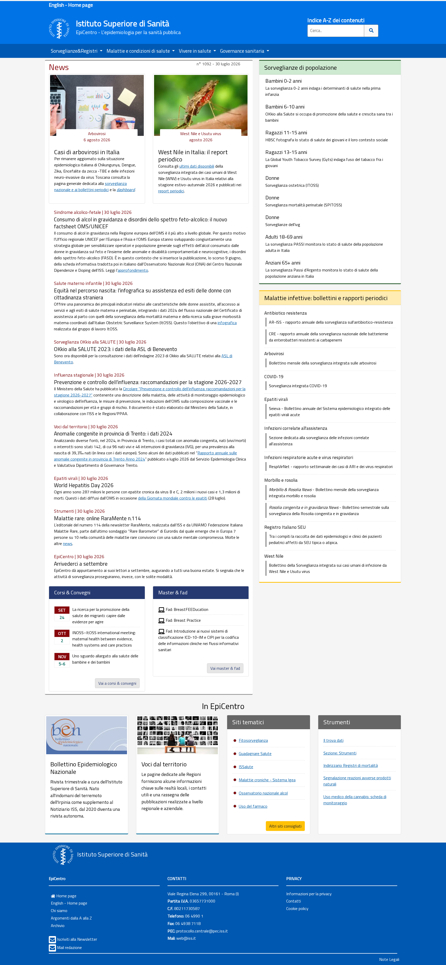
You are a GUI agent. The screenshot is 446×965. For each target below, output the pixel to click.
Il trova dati (333, 740)
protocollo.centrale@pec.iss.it (202, 931)
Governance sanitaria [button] (242, 51)
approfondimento (133, 270)
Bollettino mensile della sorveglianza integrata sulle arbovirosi (322, 363)
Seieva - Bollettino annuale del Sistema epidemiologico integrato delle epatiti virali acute (329, 411)
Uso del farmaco (253, 806)
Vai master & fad (225, 668)
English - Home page (71, 5)
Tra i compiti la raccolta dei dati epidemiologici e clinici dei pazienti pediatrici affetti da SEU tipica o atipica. (325, 539)
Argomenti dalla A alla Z (71, 918)
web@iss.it (186, 938)
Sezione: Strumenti (339, 753)
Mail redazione (69, 947)
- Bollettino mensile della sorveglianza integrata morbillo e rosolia (324, 492)
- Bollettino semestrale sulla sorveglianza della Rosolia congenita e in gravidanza (329, 510)
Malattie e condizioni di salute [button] (139, 51)
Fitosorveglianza (253, 740)
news (67, 543)
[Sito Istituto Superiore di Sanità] (63, 855)
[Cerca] (371, 31)
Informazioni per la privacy (309, 894)
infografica (227, 323)
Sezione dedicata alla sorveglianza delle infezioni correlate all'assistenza (319, 440)
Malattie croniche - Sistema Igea (267, 780)
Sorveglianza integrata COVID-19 (298, 386)
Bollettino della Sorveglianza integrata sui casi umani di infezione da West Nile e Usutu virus (328, 568)
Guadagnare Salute (255, 753)
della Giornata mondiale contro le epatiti (172, 498)
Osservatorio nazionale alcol (263, 793)
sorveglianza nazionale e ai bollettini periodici (90, 186)
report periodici (171, 191)
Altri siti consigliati (285, 826)
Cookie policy (297, 908)
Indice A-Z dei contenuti (335, 20)
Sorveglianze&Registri (75, 51)
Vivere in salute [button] (195, 51)
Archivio (58, 925)
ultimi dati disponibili (196, 166)
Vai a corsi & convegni (117, 683)
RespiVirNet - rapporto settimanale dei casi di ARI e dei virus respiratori (331, 466)
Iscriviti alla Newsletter (77, 939)
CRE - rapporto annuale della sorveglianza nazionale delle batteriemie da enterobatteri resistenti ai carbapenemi (328, 337)
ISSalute (246, 767)
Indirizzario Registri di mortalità (350, 765)
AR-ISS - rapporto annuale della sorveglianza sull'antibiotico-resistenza (331, 322)
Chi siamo (59, 910)
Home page (65, 896)
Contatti (293, 901)
